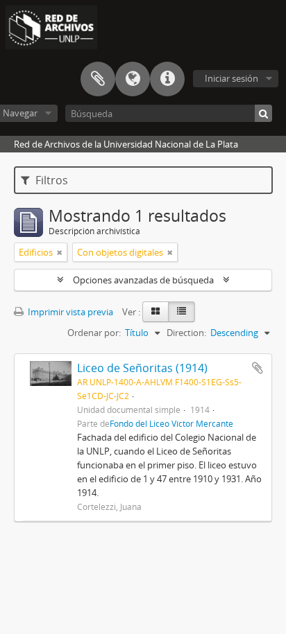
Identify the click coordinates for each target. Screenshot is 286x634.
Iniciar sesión (231, 78)
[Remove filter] (59, 252)
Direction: (186, 332)
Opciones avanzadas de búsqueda (143, 280)
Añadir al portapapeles (257, 368)
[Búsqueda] (263, 113)
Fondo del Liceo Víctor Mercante (171, 423)
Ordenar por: (94, 332)
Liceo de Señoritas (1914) (142, 368)
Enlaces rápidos (167, 79)
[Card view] (155, 311)
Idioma (132, 79)
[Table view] (181, 311)
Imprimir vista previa (69, 312)
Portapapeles (98, 79)
